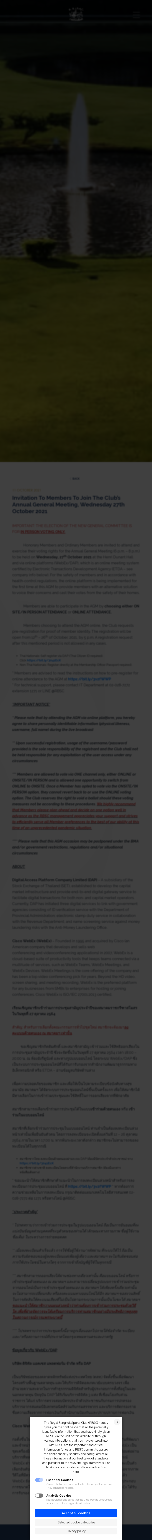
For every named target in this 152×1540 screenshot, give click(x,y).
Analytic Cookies (59, 1495)
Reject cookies (117, 1422)
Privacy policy (76, 1531)
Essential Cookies (59, 1480)
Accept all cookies (76, 1513)
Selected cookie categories (76, 1522)
